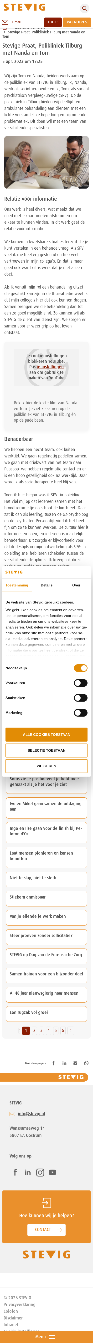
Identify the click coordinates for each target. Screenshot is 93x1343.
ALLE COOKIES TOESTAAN (46, 735)
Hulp (53, 22)
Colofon (11, 1311)
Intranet (11, 1325)
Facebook (15, 1172)
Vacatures (77, 22)
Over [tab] (76, 585)
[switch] (81, 683)
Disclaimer (13, 1318)
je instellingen (50, 367)
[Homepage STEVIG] (24, 8)
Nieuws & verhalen (29, 28)
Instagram (40, 1172)
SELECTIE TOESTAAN (47, 750)
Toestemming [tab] (16, 585)
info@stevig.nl (31, 1114)
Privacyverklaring (20, 1305)
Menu (40, 1337)
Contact (43, 1230)
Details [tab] (46, 585)
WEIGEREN (46, 766)
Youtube (52, 1172)
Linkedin (28, 1172)
